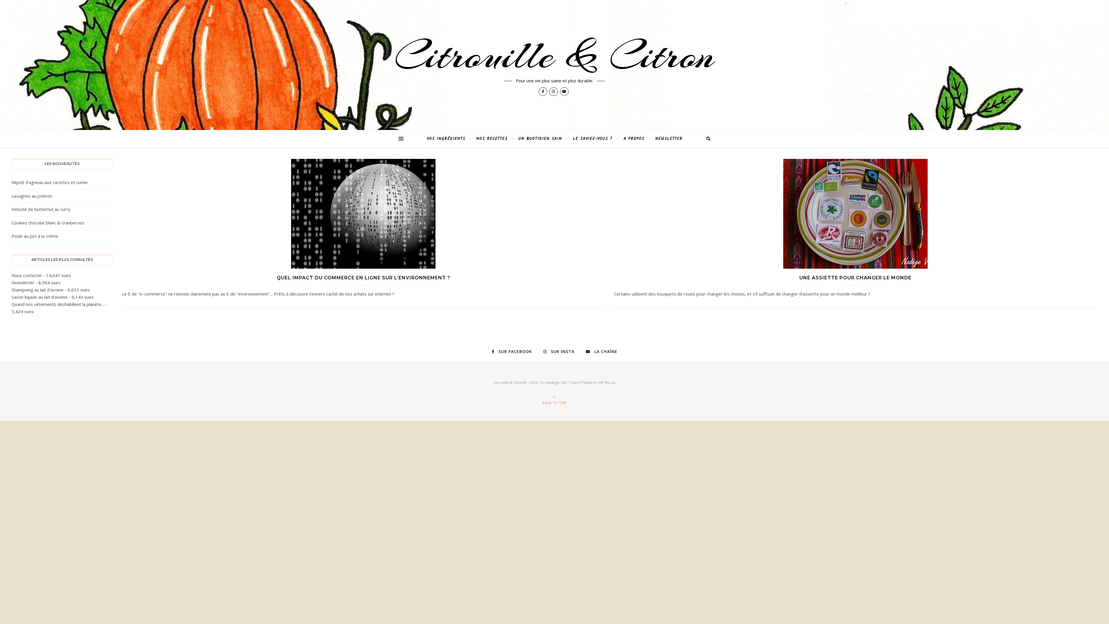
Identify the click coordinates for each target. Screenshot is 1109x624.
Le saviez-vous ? (593, 138)
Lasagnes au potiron (32, 196)
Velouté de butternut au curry (41, 209)
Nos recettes (491, 138)
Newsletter (668, 138)
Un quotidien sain (540, 138)
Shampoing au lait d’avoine (38, 290)
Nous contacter (27, 275)
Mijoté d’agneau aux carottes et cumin (50, 182)
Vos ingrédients (446, 138)
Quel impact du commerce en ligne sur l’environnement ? (363, 278)
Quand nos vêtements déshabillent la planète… (58, 304)
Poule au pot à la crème (35, 236)
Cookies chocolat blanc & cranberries (48, 223)
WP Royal (607, 382)
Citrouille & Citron (554, 55)
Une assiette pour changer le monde (855, 278)
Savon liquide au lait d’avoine (40, 297)
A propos (634, 138)
